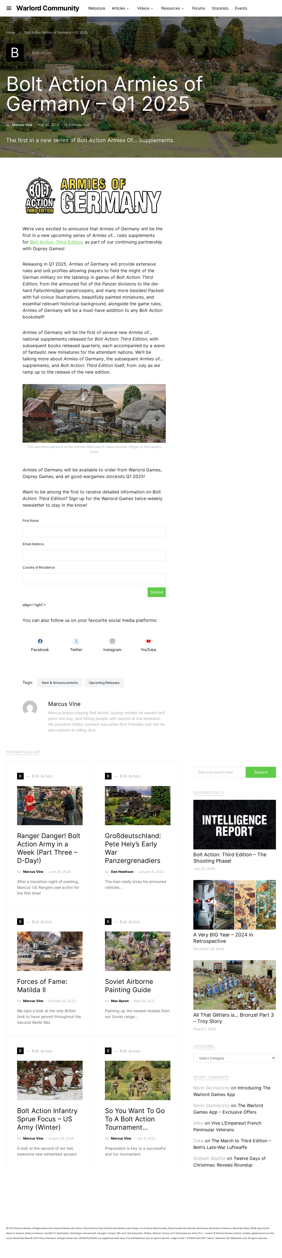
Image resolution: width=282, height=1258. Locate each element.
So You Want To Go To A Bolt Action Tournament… (135, 1119)
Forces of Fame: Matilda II (42, 986)
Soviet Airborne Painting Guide (129, 986)
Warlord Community (47, 8)
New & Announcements (60, 683)
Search (260, 772)
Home (10, 32)
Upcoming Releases (104, 683)
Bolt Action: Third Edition (56, 242)
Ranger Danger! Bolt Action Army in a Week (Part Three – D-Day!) (48, 848)
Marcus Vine (22, 125)
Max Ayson (120, 1001)
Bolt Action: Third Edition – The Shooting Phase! (229, 858)
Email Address (33, 544)
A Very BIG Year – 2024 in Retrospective (223, 938)
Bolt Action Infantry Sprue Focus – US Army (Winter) (47, 1119)
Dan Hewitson (122, 872)
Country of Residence (39, 567)
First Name (31, 521)
